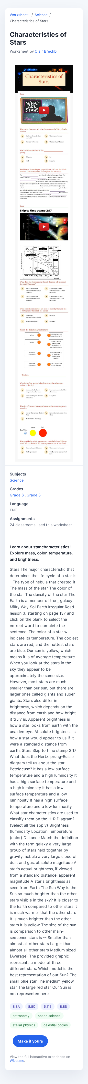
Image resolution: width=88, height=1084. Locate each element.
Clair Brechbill (47, 51)
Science (41, 15)
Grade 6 (17, 495)
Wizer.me (17, 1061)
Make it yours (30, 1041)
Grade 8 (34, 495)
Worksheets (20, 15)
